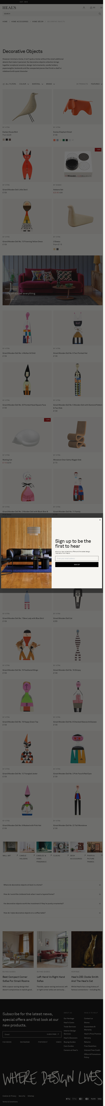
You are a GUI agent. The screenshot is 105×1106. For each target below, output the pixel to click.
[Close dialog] (100, 520)
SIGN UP (77, 564)
